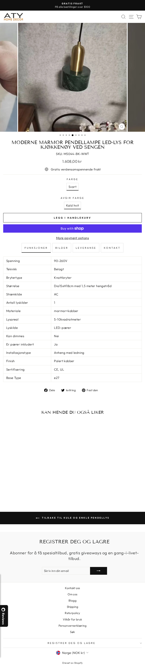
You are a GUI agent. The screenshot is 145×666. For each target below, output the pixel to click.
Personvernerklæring (72, 625)
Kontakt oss (72, 588)
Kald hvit (72, 205)
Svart (72, 187)
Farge (72, 179)
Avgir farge (72, 197)
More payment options (72, 238)
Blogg (72, 600)
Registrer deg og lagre (72, 642)
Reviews (3, 618)
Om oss (72, 594)
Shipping (72, 607)
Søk (72, 632)
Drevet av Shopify (72, 662)
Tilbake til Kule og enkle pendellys (75, 517)
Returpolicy (72, 613)
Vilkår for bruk (72, 619)
